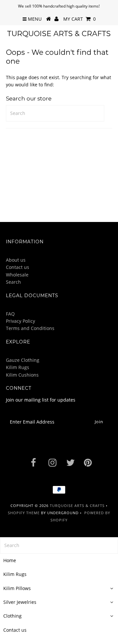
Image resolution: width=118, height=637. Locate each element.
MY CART (79, 19)
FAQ (10, 314)
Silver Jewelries (19, 602)
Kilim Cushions (22, 375)
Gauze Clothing (22, 360)
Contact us (17, 267)
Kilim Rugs (17, 367)
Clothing (12, 616)
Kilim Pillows (17, 588)
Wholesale (17, 275)
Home (9, 560)
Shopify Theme (24, 512)
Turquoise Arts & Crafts (59, 33)
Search (13, 282)
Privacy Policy (20, 321)
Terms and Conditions (30, 328)
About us (16, 260)
